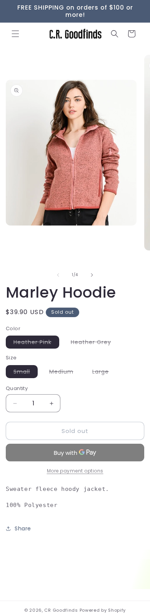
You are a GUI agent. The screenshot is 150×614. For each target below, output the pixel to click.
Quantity (17, 388)
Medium (65, 372)
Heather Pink (36, 343)
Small (25, 372)
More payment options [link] (75, 470)
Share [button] (23, 528)
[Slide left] (58, 275)
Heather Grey (95, 343)
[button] (15, 33)
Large (104, 372)
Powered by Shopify (103, 610)
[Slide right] (91, 275)
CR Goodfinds (61, 610)
